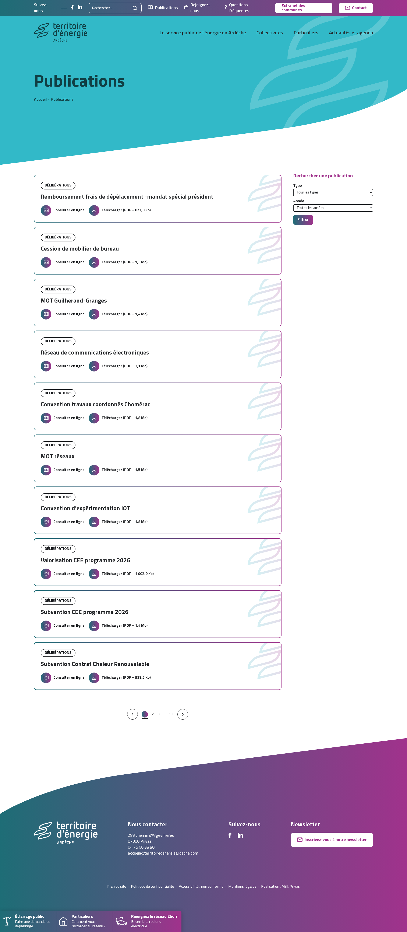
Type (297, 186)
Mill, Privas (291, 887)
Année (298, 201)
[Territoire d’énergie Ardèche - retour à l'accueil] (60, 33)
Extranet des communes (293, 8)
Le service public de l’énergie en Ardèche (202, 33)
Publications (166, 8)
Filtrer (303, 220)
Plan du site (116, 887)
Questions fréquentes (239, 8)
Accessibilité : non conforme (201, 887)
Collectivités (269, 33)
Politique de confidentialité (152, 887)
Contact (359, 8)
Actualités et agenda (351, 33)
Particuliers (306, 33)
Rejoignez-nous (200, 8)
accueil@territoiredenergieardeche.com (163, 853)
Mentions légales (242, 887)
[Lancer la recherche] (134, 8)
